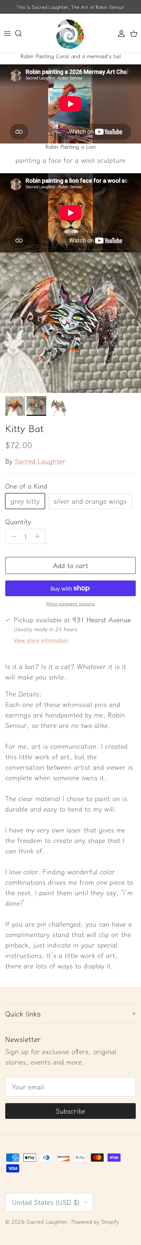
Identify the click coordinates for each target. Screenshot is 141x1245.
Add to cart (70, 565)
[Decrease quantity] (12, 536)
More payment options (70, 603)
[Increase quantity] (39, 536)
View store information (41, 640)
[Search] (21, 33)
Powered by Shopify (95, 1221)
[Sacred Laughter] (70, 33)
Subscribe (70, 1111)
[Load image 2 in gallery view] (70, 322)
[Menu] (7, 33)
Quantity (18, 521)
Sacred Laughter (40, 461)
